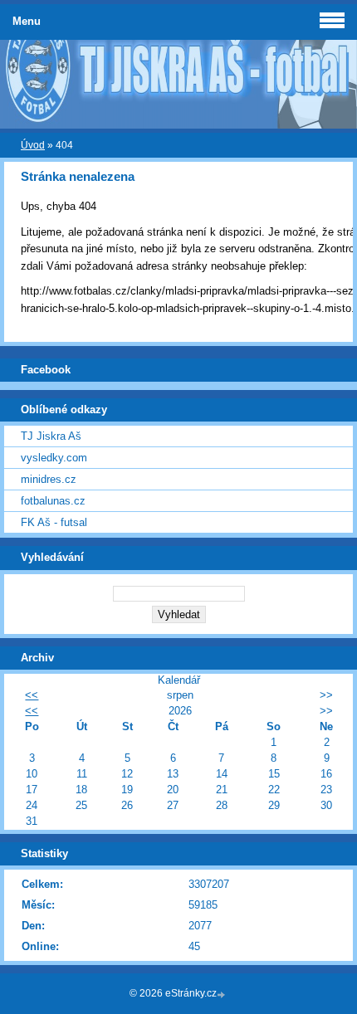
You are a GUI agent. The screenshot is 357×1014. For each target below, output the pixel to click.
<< (31, 695)
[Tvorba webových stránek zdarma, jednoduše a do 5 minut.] (222, 994)
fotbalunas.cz (53, 501)
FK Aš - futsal (54, 522)
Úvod (33, 145)
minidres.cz (48, 479)
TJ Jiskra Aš (51, 436)
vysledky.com (54, 457)
